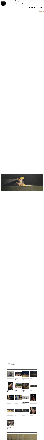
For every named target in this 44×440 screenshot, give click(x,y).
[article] (10, 375)
